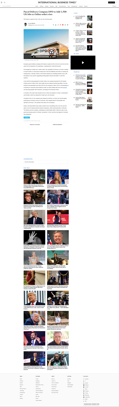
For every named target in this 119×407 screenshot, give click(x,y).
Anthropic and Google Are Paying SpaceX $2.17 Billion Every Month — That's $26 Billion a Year (58, 307)
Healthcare (38, 382)
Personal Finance (62, 6)
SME (56, 6)
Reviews (86, 6)
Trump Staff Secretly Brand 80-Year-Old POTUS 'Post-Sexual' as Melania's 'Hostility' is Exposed (34, 368)
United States (69, 386)
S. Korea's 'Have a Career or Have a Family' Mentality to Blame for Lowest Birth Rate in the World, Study (81, 33)
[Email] (65, 25)
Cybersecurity (38, 388)
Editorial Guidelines (57, 124)
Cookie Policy (54, 386)
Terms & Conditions (55, 382)
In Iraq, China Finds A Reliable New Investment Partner (81, 98)
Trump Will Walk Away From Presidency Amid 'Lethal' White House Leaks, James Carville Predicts (34, 307)
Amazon (65, 87)
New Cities (38, 396)
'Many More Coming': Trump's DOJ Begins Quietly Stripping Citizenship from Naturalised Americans (34, 328)
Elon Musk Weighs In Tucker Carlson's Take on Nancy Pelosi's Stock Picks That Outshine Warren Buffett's (81, 48)
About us (53, 378)
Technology (22, 390)
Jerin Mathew (32, 23)
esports (37, 394)
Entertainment (74, 6)
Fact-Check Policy (55, 392)
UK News (41, 6)
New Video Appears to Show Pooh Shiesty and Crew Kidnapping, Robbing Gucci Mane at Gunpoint (57, 368)
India (68, 380)
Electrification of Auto (39, 384)
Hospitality (37, 380)
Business (52, 6)
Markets (46, 6)
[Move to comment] (68, 25)
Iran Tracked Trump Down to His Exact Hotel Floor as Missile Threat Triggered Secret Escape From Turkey (57, 206)
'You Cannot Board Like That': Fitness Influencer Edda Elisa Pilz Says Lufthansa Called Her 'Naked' (33, 267)
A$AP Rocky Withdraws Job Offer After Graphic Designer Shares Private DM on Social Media (56, 267)
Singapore (69, 382)
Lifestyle (80, 6)
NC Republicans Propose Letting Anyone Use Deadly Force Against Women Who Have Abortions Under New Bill (34, 287)
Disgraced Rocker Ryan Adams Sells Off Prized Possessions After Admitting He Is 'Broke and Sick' (33, 206)
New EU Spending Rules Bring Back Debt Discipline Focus (80, 17)
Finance (37, 386)
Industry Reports (39, 400)
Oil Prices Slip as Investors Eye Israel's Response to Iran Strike (81, 24)
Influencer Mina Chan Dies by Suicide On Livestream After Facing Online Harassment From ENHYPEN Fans (34, 186)
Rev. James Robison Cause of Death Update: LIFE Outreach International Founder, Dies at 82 (57, 348)
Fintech (37, 398)
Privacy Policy (54, 384)
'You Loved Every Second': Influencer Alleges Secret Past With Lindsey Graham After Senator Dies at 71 (58, 247)
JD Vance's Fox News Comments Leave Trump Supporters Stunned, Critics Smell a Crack (34, 348)
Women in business (39, 392)
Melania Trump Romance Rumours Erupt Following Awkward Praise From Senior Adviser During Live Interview (56, 328)
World (37, 6)
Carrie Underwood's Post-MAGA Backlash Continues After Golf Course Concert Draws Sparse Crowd (57, 186)
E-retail (37, 378)
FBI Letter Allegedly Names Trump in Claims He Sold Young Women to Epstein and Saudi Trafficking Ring (34, 227)
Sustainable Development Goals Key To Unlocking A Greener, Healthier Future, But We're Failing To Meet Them (81, 92)
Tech (69, 6)
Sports (21, 396)
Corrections (54, 388)
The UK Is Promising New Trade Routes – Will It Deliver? (81, 106)
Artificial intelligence (39, 390)
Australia (69, 378)
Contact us (53, 380)
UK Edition (114, 6)
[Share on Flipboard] (60, 25)
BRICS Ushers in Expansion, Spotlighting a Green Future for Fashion (81, 83)
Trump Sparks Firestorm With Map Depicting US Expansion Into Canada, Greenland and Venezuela (57, 287)
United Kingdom (70, 384)
